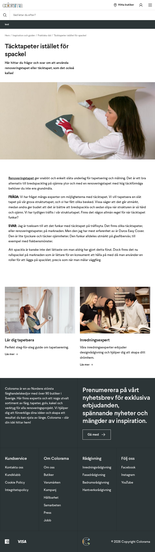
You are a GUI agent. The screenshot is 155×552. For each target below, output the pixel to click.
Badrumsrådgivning (96, 482)
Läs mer (10, 354)
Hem (7, 35)
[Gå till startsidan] (28, 5)
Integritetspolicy (16, 490)
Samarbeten (52, 505)
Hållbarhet (51, 497)
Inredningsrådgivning (97, 467)
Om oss (49, 467)
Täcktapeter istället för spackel (70, 35)
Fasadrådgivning (94, 475)
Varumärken (52, 482)
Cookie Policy (15, 482)
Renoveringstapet (21, 178)
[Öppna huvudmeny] (150, 5)
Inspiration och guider (24, 35)
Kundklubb (13, 475)
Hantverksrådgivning (97, 490)
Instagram (128, 475)
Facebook (128, 467)
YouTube (127, 482)
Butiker (49, 475)
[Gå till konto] (140, 5)
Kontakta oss (14, 467)
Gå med (93, 434)
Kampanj (50, 490)
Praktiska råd (44, 35)
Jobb (47, 520)
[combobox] (82, 15)
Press (47, 513)
